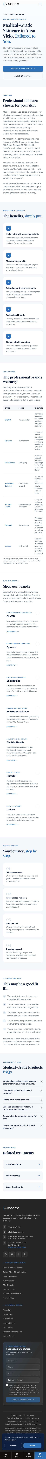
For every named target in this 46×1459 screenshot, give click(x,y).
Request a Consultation (21, 69)
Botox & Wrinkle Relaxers (13, 1268)
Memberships (8, 1298)
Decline (13, 1445)
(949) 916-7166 (14, 1227)
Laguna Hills (7, 1327)
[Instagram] (5, 1254)
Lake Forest (7, 1314)
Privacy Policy (28, 1385)
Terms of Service (15, 1387)
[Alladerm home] (11, 4)
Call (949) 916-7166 (23, 76)
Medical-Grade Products (12, 1294)
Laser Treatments (10, 1276)
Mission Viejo (8, 1319)
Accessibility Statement (15, 1418)
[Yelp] (24, 1254)
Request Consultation (21, 1400)
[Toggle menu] (40, 4)
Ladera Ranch (8, 1336)
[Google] (18, 1254)
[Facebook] (12, 1254)
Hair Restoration (9, 1289)
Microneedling (8, 1281)
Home (5, 14)
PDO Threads (8, 1285)
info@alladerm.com (15, 1232)
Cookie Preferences (32, 1418)
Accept (32, 1445)
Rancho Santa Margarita (12, 1332)
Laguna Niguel (8, 1323)
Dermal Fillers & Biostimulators (14, 1272)
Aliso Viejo (7, 1310)
